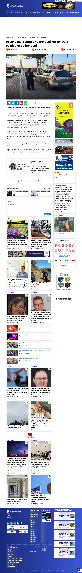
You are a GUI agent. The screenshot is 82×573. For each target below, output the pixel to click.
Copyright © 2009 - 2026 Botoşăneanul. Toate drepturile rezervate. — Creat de (41, 570)
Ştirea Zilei (34, 516)
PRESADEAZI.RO (44, 546)
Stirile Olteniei (44, 550)
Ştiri (32, 525)
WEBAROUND (64, 570)
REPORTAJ (22, 12)
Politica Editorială (34, 538)
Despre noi (11, 550)
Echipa (33, 541)
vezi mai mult (59, 211)
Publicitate (11, 552)
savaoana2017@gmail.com (24, 166)
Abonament (11, 566)
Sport (33, 535)
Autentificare (71, 1)
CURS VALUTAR (64, 256)
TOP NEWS (40, 12)
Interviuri (34, 529)
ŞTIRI (8, 12)
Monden (33, 533)
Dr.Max (43, 547)
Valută (56, 260)
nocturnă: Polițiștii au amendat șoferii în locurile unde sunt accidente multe (33, 334)
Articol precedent (13, 188)
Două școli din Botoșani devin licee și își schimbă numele (28, 358)
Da (56, 177)
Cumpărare (67, 260)
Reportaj (33, 527)
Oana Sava (21, 164)
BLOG (34, 12)
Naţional (9, 366)
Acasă (7, 37)
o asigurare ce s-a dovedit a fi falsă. (38, 117)
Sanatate (10, 259)
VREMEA (64, 265)
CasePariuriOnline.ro (38, 546)
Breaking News (33, 521)
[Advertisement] (41, 26)
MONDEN (29, 12)
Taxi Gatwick (44, 548)
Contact (10, 554)
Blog (32, 531)
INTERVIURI (14, 12)
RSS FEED (11, 564)
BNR (61, 260)
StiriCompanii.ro (44, 549)
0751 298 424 (10, 517)
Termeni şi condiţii (13, 562)
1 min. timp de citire (41, 49)
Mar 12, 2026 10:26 (70, 49)
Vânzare (72, 260)
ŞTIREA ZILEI (64, 12)
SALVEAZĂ (47, 214)
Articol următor (45, 188)
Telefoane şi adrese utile (15, 558)
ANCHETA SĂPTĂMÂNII (52, 12)
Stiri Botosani (12, 37)
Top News (33, 218)
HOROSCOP (64, 241)
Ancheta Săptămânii (34, 513)
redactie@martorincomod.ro (13, 520)
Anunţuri (10, 556)
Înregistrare (78, 1)
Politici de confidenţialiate (15, 560)
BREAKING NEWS (74, 12)
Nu (57, 180)
